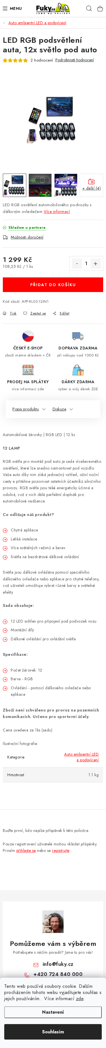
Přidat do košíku (53, 285)
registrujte (60, 850)
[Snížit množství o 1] (77, 264)
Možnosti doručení (27, 237)
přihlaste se (26, 850)
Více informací (57, 211)
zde (80, 998)
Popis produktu (25, 409)
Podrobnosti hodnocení (74, 60)
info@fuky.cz (58, 964)
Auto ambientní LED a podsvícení (81, 757)
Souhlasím (53, 1032)
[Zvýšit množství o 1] (95, 264)
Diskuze (59, 409)
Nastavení (53, 1012)
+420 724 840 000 (58, 974)
